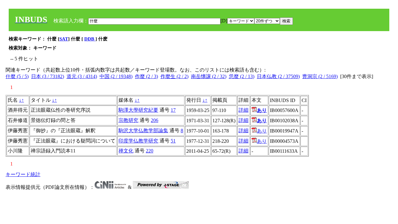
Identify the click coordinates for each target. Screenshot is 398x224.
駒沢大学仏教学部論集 (143, 130)
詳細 (243, 110)
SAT (63, 38)
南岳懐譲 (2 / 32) (208, 76)
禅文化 (125, 150)
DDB (89, 38)
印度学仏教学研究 (138, 140)
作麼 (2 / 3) (146, 76)
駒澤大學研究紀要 (138, 110)
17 (173, 110)
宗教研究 (128, 120)
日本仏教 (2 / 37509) (278, 76)
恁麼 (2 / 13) (241, 76)
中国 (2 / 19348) (116, 76)
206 (154, 120)
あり (262, 130)
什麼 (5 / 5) (17, 76)
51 (173, 140)
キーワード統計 (23, 174)
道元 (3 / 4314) (82, 76)
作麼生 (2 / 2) (174, 76)
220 (149, 150)
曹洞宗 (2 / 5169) (320, 76)
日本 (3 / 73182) (47, 76)
